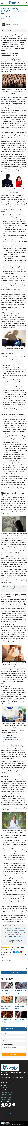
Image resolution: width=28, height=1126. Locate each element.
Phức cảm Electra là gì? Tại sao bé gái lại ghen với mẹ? (6, 1006)
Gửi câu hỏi (14, 1054)
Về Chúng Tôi (4, 1088)
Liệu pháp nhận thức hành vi (10, 737)
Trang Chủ (3, 16)
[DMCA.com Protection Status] (5, 1122)
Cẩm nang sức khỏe (14, 2)
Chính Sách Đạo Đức (6, 1094)
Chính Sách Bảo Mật (6, 1092)
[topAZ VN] (8, 1113)
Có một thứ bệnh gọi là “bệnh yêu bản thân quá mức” (6, 1021)
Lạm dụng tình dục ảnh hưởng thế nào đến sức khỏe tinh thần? (7, 992)
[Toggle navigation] (2, 3)
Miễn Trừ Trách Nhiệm (6, 1099)
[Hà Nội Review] (3, 1113)
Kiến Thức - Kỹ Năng (12, 16)
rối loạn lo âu (7, 101)
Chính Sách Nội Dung (6, 1097)
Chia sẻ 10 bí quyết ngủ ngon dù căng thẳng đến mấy (21, 1006)
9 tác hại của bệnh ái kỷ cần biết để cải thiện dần (21, 1021)
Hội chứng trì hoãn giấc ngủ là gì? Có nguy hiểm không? (21, 992)
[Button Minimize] (25, 31)
